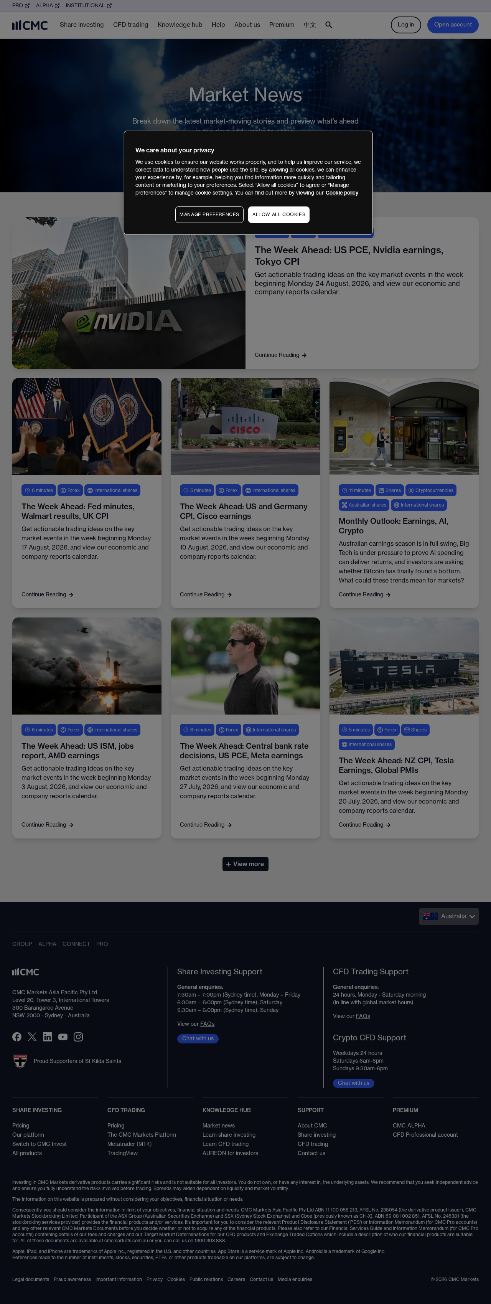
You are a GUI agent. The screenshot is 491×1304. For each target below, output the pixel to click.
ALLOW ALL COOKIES (278, 214)
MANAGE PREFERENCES (209, 214)
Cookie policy (342, 192)
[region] (248, 182)
